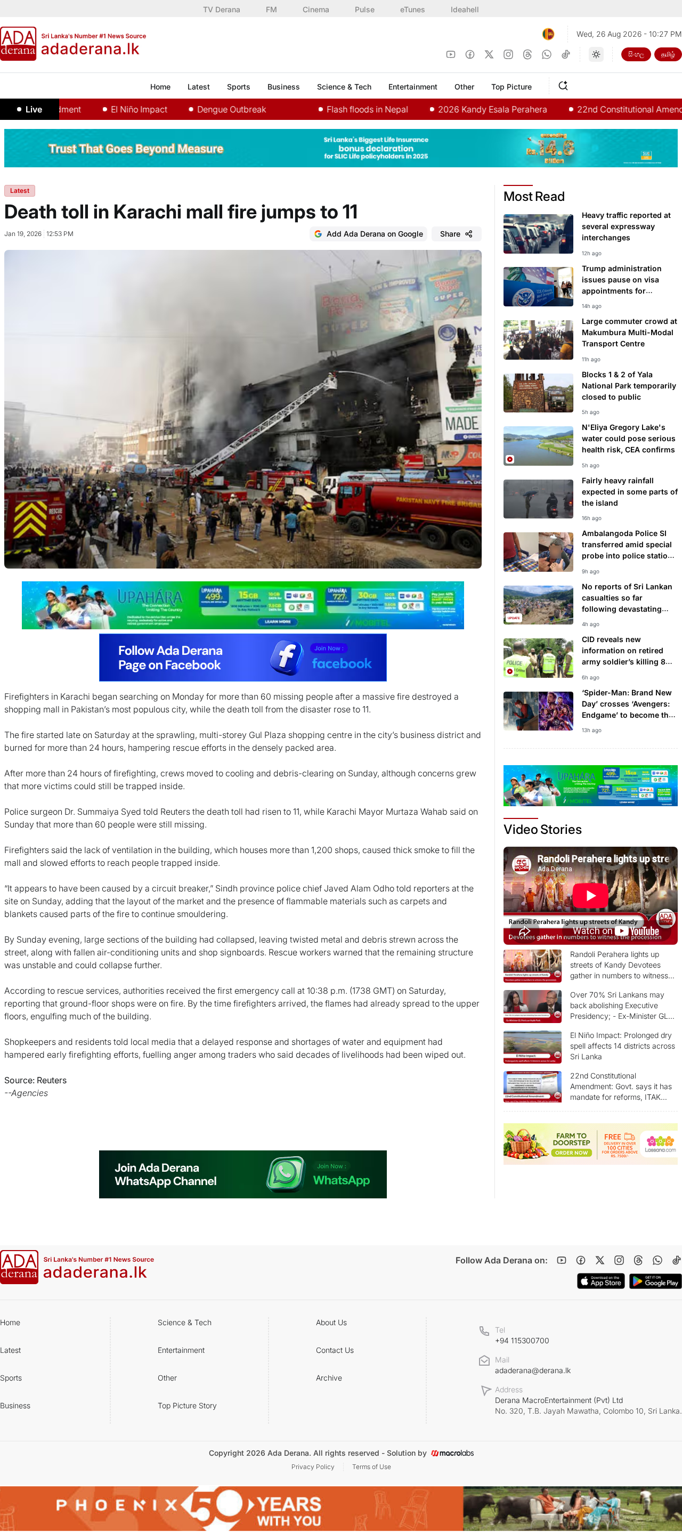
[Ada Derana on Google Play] (655, 1281)
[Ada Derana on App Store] (601, 1281)
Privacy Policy (313, 1467)
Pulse (365, 9)
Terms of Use (371, 1467)
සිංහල (636, 54)
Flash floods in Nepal (331, 109)
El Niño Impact (103, 109)
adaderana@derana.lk (533, 1370)
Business (15, 1405)
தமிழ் (668, 54)
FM (271, 9)
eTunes (412, 9)
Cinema (316, 9)
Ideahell (465, 9)
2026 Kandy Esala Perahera (456, 109)
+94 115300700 (522, 1340)
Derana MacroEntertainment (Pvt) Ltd (588, 1405)
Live (34, 109)
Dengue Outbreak (195, 109)
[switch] (596, 54)
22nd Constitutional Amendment (604, 109)
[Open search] (565, 84)
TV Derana (221, 9)
